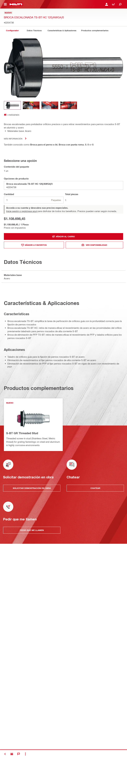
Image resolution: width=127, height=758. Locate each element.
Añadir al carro (65, 236)
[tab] (12, 30)
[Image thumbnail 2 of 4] (31, 105)
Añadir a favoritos (36, 245)
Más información (13, 138)
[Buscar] (120, 4)
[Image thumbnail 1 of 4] (12, 105)
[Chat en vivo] (18, 754)
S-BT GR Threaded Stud (22, 433)
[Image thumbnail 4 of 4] (68, 105)
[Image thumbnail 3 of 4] (49, 105)
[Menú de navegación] (5, 4)
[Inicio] (16, 4)
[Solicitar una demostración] (11, 754)
